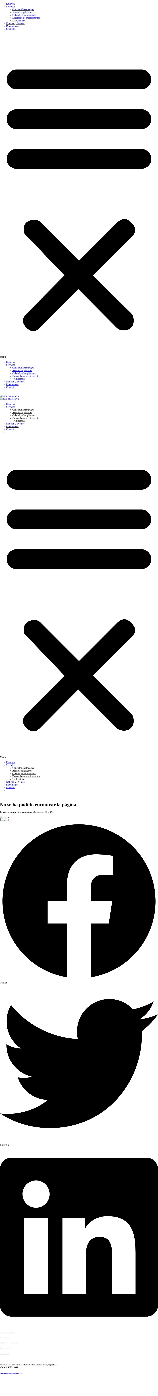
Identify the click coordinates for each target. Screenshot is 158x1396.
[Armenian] (8, 31)
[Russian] (15, 31)
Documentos (12, 26)
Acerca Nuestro (7, 1332)
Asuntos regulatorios (22, 12)
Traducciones (18, 20)
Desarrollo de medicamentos (26, 17)
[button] (79, 197)
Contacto (10, 29)
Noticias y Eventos (15, 23)
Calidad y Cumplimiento (24, 15)
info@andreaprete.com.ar (11, 1373)
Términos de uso (8, 1358)
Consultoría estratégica (23, 9)
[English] (11, 31)
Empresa (10, 3)
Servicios (10, 6)
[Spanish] (19, 31)
